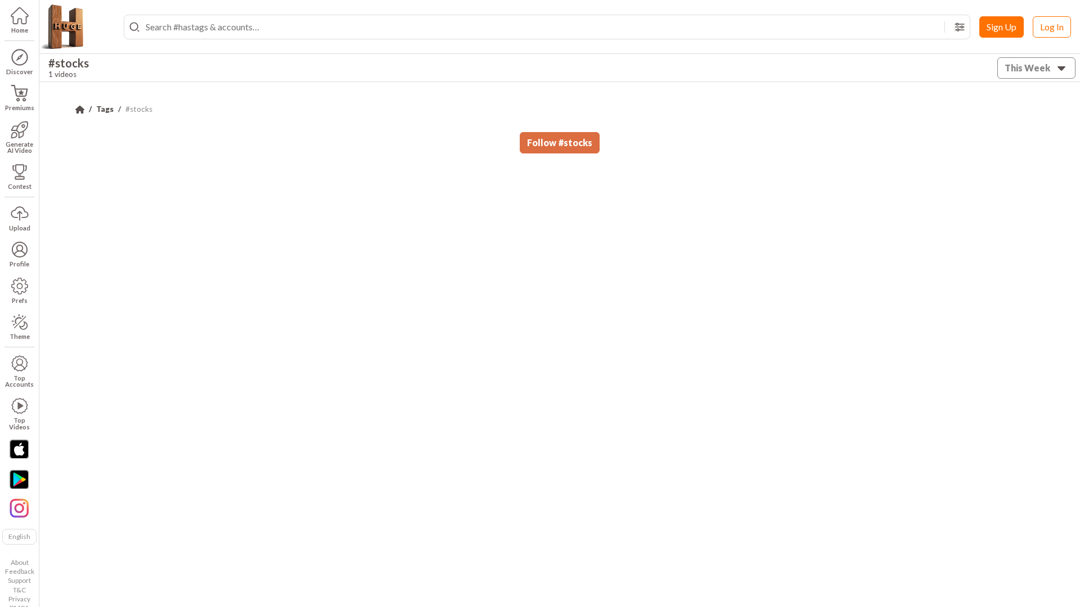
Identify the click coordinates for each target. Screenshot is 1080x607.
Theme (20, 336)
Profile (19, 264)
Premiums (19, 107)
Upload (19, 228)
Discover (19, 71)
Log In (1052, 26)
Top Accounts (19, 381)
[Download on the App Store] (19, 449)
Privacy (19, 599)
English (19, 536)
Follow (559, 142)
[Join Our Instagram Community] (19, 507)
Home (19, 30)
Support (19, 580)
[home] (61, 26)
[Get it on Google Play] (19, 479)
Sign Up (1001, 26)
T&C (19, 590)
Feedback (19, 571)
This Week (1027, 67)
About (20, 562)
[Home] (79, 109)
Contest (20, 186)
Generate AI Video (19, 147)
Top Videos (19, 423)
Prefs (20, 300)
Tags (105, 109)
